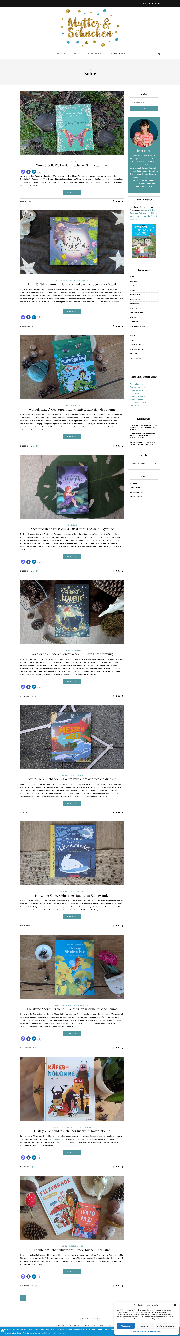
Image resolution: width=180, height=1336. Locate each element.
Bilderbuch (61, 280)
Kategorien (94, 54)
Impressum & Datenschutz (138, 1331)
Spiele (132, 340)
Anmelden (134, 483)
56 (35, 1048)
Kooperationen (117, 54)
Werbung (133, 354)
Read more (72, 192)
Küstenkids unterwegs (138, 402)
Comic (66, 405)
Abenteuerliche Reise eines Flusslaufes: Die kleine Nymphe (72, 529)
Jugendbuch (135, 295)
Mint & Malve (135, 405)
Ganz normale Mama (137, 387)
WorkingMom (135, 358)
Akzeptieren (126, 1326)
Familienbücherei (136, 384)
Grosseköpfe (134, 393)
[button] (175, 1305)
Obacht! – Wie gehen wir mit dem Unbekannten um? (143, 436)
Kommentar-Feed (137, 492)
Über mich (76, 54)
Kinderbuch (72, 280)
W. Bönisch (134, 425)
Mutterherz (134, 322)
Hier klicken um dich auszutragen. (53, 1333)
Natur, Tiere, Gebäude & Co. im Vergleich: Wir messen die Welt (72, 779)
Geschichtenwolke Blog (138, 390)
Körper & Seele (135, 308)
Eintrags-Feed (135, 487)
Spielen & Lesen (69, 1127)
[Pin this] (122, 201)
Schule (132, 335)
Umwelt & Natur (77, 775)
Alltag (132, 276)
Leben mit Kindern (137, 313)
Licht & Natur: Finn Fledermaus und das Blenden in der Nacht (72, 284)
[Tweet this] (116, 201)
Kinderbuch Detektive (138, 396)
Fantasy (66, 650)
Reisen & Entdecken (137, 326)
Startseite (59, 54)
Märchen (133, 317)
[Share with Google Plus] (119, 201)
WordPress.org (136, 496)
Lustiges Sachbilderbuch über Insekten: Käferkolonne (72, 1131)
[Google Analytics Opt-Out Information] (2, 1331)
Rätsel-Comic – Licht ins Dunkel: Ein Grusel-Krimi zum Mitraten (143, 427)
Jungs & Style (135, 299)
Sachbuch (72, 161)
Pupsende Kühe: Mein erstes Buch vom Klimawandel (72, 895)
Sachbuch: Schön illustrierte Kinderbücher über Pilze (72, 1250)
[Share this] (113, 201)
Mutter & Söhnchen (137, 434)
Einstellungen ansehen (166, 1326)
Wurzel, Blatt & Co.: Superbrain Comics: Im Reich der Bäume (72, 409)
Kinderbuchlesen (136, 399)
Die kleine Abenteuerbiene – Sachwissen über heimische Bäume (72, 1009)
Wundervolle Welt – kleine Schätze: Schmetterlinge (72, 165)
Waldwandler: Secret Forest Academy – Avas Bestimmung (72, 654)
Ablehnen (145, 1326)
